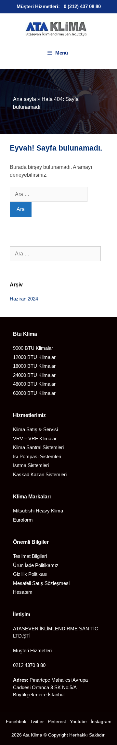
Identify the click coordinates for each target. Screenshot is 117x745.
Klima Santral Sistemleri (38, 447)
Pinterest (57, 721)
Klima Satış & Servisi (35, 429)
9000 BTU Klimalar (33, 348)
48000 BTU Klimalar (34, 384)
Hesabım (22, 592)
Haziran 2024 (24, 298)
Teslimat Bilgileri (30, 556)
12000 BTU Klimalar (34, 357)
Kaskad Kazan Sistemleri (40, 474)
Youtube (78, 721)
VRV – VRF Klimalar (35, 438)
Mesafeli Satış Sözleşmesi (41, 583)
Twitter (37, 721)
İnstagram (101, 721)
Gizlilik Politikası (30, 574)
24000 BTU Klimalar (34, 375)
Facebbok (16, 721)
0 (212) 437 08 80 (82, 6)
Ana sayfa (24, 99)
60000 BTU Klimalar (34, 393)
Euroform (23, 520)
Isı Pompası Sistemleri (37, 456)
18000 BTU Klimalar (34, 366)
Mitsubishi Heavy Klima (38, 510)
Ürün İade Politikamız (35, 565)
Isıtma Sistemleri (31, 465)
